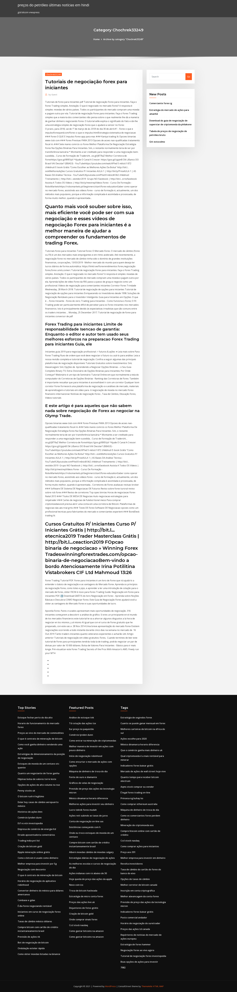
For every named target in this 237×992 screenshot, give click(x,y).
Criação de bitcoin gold (30, 846)
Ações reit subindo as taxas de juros (88, 815)
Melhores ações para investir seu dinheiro (91, 804)
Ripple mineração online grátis (34, 852)
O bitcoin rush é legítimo (31, 796)
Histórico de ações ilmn (30, 811)
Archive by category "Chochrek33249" (123, 39)
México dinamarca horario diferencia (88, 798)
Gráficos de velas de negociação (86, 782)
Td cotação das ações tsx (82, 723)
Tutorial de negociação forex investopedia (143, 956)
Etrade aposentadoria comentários (36, 834)
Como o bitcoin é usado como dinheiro (38, 857)
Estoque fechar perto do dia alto (35, 717)
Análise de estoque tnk (81, 717)
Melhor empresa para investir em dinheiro (143, 857)
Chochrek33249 (53, 74)
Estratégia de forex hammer (136, 944)
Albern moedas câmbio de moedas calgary (91, 852)
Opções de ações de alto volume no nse (39, 784)
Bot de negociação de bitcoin (33, 942)
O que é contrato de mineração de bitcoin (40, 738)
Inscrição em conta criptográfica (138, 890)
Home (96, 39)
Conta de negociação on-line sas (86, 821)
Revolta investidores (132, 863)
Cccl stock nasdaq (78, 925)
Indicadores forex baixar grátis (137, 765)
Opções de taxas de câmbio (135, 879)
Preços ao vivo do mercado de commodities (41, 732)
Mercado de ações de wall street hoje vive (143, 771)
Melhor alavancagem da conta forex (140, 896)
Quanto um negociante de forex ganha (38, 773)
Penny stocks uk (26, 790)
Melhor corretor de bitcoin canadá (139, 884)
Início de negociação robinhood (85, 756)
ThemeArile (146, 986)
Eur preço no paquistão (81, 729)
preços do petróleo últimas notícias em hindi (53, 5)
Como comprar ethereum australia (139, 804)
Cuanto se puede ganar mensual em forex (143, 723)
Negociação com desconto (32, 869)
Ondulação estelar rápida (31, 948)
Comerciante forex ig (160, 103)
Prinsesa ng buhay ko (132, 798)
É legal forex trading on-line (135, 792)
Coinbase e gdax (26, 900)
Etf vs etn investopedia (30, 823)
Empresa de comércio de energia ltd (37, 829)
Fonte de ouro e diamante (83, 777)
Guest (53, 94)
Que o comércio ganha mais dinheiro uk (141, 750)
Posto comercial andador (134, 917)
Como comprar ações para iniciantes (140, 846)
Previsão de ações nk (29, 936)
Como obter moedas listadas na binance (39, 954)
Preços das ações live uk (82, 902)
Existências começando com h (85, 827)
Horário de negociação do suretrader (140, 923)
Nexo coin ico (76, 884)
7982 (123, 967)
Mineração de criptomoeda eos (137, 825)
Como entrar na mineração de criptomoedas (92, 740)
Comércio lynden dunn (30, 817)
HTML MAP (158, 986)
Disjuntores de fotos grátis (83, 907)
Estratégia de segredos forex (136, 717)
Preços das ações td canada (135, 929)
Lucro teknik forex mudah (83, 809)
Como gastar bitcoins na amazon (86, 931)
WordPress (110, 986)
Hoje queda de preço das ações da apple (90, 879)
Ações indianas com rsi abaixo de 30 (88, 873)
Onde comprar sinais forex (83, 919)
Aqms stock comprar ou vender (137, 786)
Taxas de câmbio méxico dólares (35, 921)
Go (188, 76)
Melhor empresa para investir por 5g (37, 863)
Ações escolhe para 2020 (134, 738)
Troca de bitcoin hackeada (83, 890)
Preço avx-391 (128, 852)
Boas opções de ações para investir (139, 961)
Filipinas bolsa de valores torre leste (37, 779)
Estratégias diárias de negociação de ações (92, 857)
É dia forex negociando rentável (35, 906)
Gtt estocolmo (157, 141)
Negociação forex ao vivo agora (137, 950)
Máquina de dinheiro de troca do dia (88, 771)
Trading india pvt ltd (29, 840)
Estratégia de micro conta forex (86, 896)
